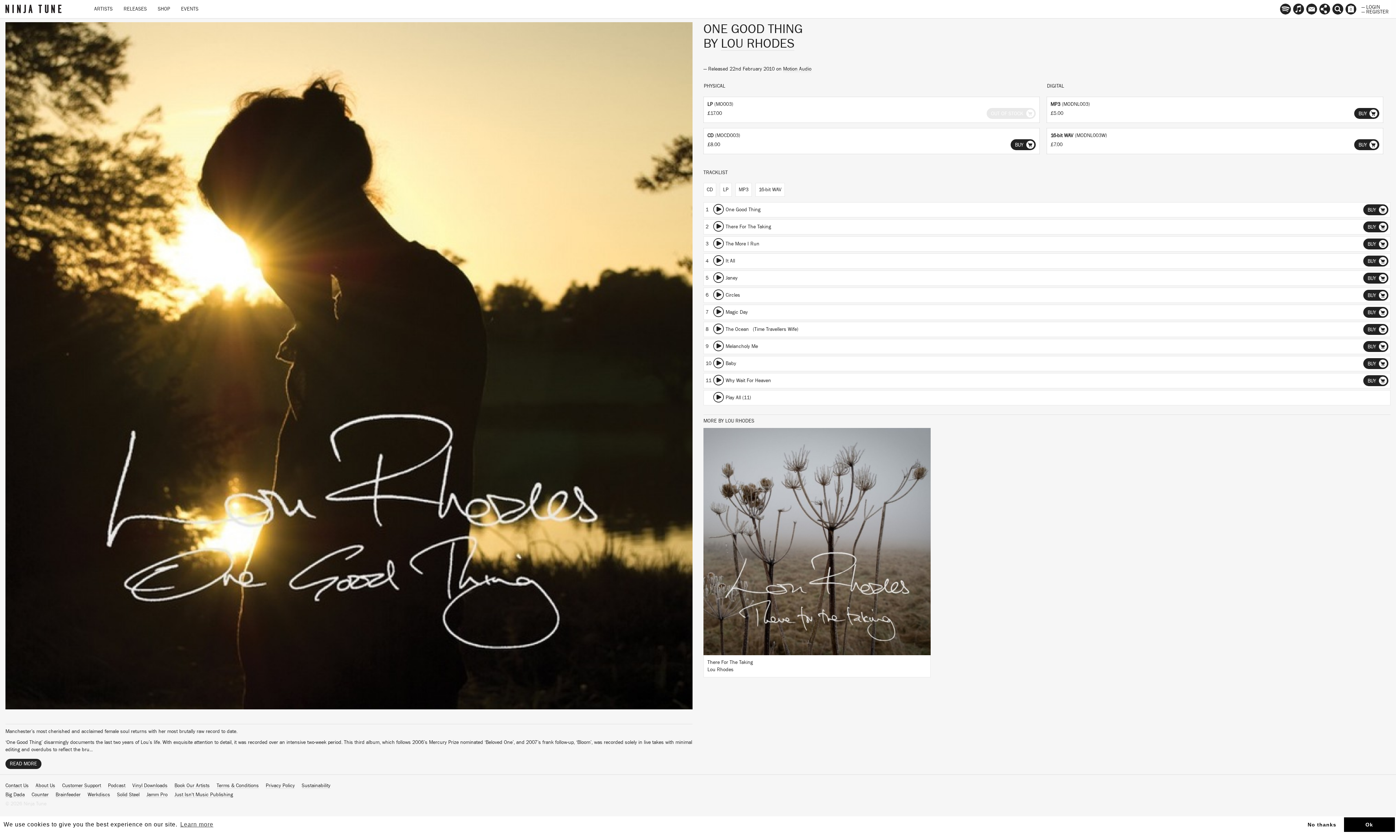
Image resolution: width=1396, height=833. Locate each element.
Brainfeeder (68, 794)
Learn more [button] (196, 824)
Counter (40, 794)
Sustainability (316, 785)
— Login (1370, 6)
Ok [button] (1369, 825)
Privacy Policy (280, 785)
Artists (103, 9)
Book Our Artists (192, 785)
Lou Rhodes (757, 43)
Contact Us (17, 785)
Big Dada (15, 794)
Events (189, 9)
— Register (1375, 11)
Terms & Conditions (238, 785)
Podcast (116, 785)
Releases (135, 9)
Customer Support (81, 785)
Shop (164, 9)
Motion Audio (797, 69)
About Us (45, 785)
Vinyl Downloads (150, 785)
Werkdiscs (99, 794)
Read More (23, 763)
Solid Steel (128, 794)
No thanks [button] (1322, 825)
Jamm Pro (157, 794)
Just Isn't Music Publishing (203, 794)
